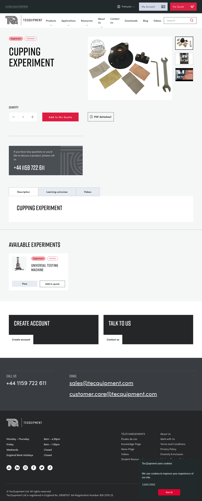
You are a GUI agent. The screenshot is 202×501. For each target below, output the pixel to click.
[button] (13, 117)
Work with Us (167, 439)
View (24, 283)
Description (23, 192)
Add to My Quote (60, 117)
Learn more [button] (148, 484)
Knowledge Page (131, 444)
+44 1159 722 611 (29, 167)
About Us (101, 20)
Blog (145, 20)
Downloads (131, 20)
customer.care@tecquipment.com (113, 393)
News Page (127, 449)
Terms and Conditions (172, 444)
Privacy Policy (168, 449)
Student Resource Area (134, 459)
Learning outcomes (57, 192)
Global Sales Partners (16, 6)
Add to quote (52, 284)
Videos (157, 20)
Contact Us (114, 20)
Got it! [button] (169, 492)
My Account (148, 6)
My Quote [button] (178, 6)
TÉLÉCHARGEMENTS (133, 434)
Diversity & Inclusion (171, 454)
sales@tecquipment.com (101, 383)
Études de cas (129, 439)
